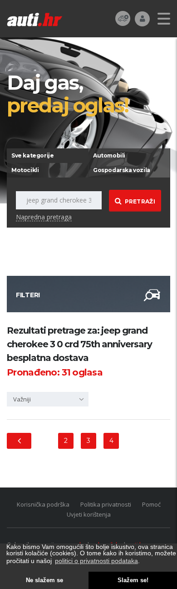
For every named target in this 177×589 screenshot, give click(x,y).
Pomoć (151, 504)
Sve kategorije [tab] (32, 155)
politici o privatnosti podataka (96, 560)
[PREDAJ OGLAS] (122, 18)
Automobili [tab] (109, 155)
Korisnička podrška (43, 504)
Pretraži (140, 201)
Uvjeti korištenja (89, 514)
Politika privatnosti (105, 504)
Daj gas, (67, 93)
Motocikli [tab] (25, 170)
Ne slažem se (44, 580)
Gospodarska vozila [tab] (121, 170)
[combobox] (47, 399)
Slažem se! (133, 580)
